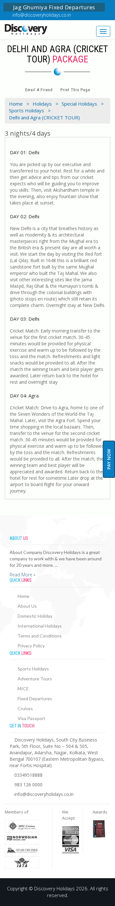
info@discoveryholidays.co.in (41, 15)
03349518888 (28, 775)
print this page (75, 89)
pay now (109, 459)
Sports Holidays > (30, 110)
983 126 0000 (28, 785)
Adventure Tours (35, 678)
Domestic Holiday (35, 616)
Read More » (22, 575)
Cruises (25, 708)
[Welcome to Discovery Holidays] (28, 29)
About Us (27, 606)
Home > (19, 103)
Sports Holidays (33, 668)
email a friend (39, 89)
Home (23, 596)
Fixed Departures (35, 698)
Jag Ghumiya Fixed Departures (54, 7)
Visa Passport (31, 718)
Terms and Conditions (40, 635)
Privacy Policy (31, 645)
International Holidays (40, 626)
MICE (23, 688)
